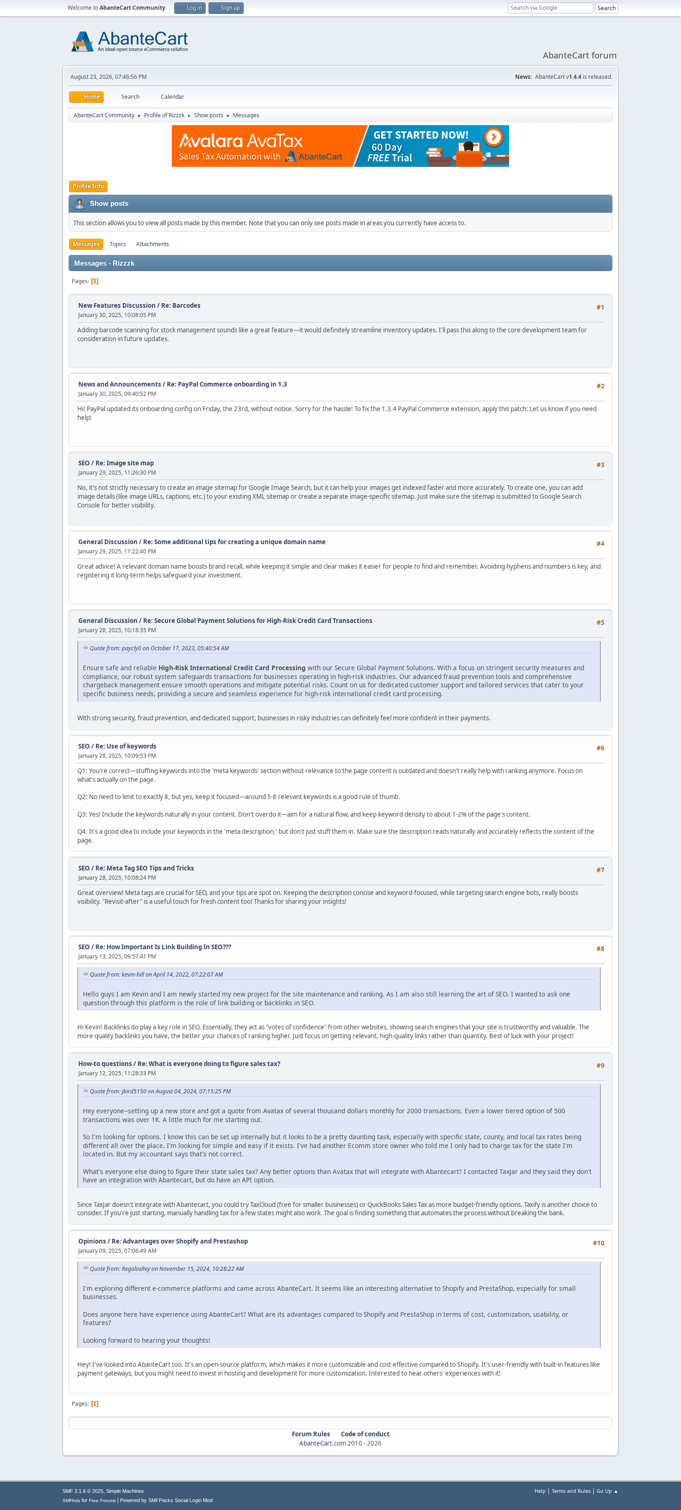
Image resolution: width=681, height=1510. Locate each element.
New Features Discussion (117, 305)
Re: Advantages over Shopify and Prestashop (180, 1241)
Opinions (92, 1241)
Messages (86, 244)
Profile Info (88, 186)
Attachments (152, 244)
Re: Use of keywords (126, 746)
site (492, 1027)
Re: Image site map (124, 463)
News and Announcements (119, 384)
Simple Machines (125, 1491)
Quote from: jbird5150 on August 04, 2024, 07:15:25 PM (160, 1091)
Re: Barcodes (181, 305)
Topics (118, 244)
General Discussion (108, 542)
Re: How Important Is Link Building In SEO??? (163, 947)
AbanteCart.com (322, 1443)
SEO (84, 463)
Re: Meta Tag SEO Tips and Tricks (144, 868)
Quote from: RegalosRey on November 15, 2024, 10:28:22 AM (167, 1269)
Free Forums (102, 1500)
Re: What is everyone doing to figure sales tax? (209, 1064)
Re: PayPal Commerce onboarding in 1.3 (227, 384)
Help (540, 1490)
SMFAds (71, 1500)
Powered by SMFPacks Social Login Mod (166, 1500)
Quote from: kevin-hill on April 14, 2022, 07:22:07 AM (156, 974)
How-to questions (105, 1064)
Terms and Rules (571, 1490)
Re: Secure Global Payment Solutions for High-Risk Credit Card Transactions (257, 620)
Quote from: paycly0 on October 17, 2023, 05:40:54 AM (159, 648)
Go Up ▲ (607, 1490)
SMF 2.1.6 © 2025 (83, 1491)
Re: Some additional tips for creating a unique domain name (234, 542)
